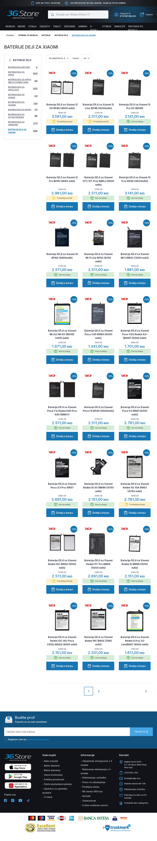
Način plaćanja (52, 770)
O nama (48, 797)
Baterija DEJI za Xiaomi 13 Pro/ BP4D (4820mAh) (134, 179)
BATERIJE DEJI (61, 35)
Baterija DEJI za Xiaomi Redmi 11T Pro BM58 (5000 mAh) (98, 564)
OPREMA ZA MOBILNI (28, 35)
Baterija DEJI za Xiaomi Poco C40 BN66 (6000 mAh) (98, 334)
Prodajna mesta (90, 787)
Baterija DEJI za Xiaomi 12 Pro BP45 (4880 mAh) (62, 179)
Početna (10, 35)
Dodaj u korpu (64, 129)
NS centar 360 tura (92, 791)
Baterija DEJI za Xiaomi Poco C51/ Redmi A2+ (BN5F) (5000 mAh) (135, 334)
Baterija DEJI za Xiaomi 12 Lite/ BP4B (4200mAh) (98, 106)
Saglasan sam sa (28, 739)
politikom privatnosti (38, 739)
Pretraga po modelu (135, 28)
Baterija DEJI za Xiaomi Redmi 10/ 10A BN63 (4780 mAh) (135, 487)
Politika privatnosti (54, 779)
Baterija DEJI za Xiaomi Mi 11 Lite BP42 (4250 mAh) (98, 258)
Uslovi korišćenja (53, 775)
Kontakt (86, 796)
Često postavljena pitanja (58, 784)
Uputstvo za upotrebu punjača (54, 790)
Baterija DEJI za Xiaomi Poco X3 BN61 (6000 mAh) (135, 411)
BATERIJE (46, 35)
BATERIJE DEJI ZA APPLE (22, 73)
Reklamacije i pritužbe (94, 777)
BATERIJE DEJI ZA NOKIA (22, 109)
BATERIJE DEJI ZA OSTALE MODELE (22, 115)
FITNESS (106, 26)
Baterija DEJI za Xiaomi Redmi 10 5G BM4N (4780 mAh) (98, 487)
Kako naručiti (51, 761)
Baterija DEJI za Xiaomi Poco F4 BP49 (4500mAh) (98, 409)
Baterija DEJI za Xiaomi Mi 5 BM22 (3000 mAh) (135, 256)
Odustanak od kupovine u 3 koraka (96, 763)
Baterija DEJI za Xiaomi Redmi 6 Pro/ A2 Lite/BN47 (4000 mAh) (135, 641)
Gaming (82, 26)
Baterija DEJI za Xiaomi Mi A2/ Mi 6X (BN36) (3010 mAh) (62, 334)
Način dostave (52, 765)
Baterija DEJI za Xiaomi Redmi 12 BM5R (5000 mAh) (135, 564)
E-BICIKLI (94, 28)
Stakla (32, 26)
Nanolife (119, 26)
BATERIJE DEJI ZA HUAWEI (22, 103)
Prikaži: (76, 58)
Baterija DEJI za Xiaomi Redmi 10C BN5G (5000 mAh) (62, 564)
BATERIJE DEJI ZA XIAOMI (84, 35)
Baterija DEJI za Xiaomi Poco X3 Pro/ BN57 (62, 485)
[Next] (146, 691)
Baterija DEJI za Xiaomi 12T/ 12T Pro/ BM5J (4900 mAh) (98, 181)
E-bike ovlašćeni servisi (95, 805)
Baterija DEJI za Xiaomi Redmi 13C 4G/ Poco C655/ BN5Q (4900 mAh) (62, 641)
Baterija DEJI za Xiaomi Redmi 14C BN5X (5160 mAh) (98, 641)
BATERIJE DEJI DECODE (22, 67)
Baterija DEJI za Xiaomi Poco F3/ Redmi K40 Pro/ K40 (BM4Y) (62, 411)
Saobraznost (89, 800)
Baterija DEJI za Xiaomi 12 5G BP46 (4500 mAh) (62, 106)
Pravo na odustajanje (93, 782)
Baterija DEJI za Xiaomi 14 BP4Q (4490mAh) (62, 256)
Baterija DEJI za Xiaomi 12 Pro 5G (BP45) (134, 106)
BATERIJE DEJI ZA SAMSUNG (22, 123)
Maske (21, 26)
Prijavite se (141, 731)
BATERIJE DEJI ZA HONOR (22, 96)
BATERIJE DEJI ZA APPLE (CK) (22, 88)
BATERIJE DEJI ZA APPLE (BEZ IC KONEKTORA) (22, 81)
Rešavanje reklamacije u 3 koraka (96, 771)
